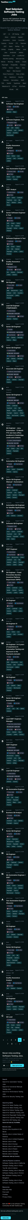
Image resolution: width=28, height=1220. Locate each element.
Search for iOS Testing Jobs (11, 1120)
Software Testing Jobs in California (13, 1163)
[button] (26, 2)
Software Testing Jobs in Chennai (13, 1183)
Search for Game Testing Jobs (12, 1105)
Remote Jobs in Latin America (12, 1146)
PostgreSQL (20, 469)
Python (17, 127)
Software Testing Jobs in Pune (12, 1180)
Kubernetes (15, 839)
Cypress (9, 132)
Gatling (20, 564)
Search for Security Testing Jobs (13, 1096)
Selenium (9, 111)
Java (15, 130)
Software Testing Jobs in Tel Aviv (13, 1173)
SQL (19, 200)
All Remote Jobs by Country (11, 1156)
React (8, 202)
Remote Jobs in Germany (10, 1151)
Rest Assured (10, 135)
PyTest (15, 228)
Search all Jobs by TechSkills (11, 1122)
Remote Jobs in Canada (10, 1154)
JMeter (19, 202)
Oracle (16, 797)
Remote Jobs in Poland (9, 1149)
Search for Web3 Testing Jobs (12, 1108)
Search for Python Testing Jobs (12, 1110)
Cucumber (15, 132)
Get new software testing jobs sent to (12, 1211)
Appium (18, 176)
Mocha (8, 205)
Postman (15, 179)
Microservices (14, 290)
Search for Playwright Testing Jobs (13, 1115)
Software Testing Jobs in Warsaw (13, 1170)
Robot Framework (11, 962)
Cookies (5, 1194)
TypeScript (9, 200)
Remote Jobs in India (9, 1141)
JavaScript (9, 130)
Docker (13, 223)
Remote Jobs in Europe (10, 1144)
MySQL (8, 379)
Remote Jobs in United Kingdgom (13, 1139)
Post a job (5, 1192)
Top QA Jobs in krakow (10, 1168)
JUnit (14, 158)
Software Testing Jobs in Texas (12, 1165)
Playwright (9, 228)
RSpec (14, 111)
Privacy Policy (7, 1197)
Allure (8, 846)
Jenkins (8, 160)
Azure (8, 156)
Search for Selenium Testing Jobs (13, 1112)
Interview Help (7, 1189)
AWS (8, 127)
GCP (12, 127)
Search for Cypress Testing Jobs (13, 1117)
